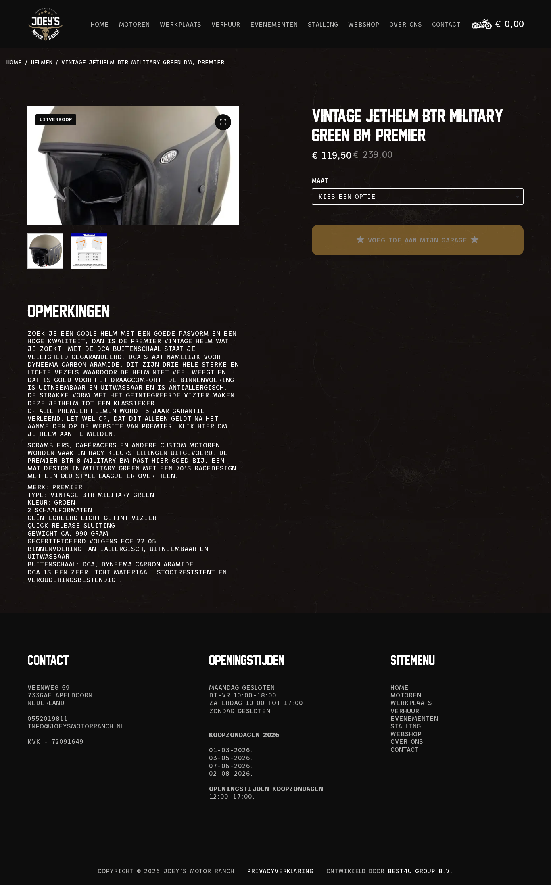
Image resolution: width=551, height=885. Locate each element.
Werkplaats (180, 24)
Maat (320, 180)
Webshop (363, 24)
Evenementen (274, 24)
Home (100, 24)
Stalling (323, 24)
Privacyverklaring (280, 871)
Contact (446, 24)
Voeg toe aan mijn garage (417, 240)
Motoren (134, 24)
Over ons (405, 24)
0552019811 (47, 718)
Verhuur (225, 24)
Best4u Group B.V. (420, 871)
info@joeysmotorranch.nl (75, 726)
